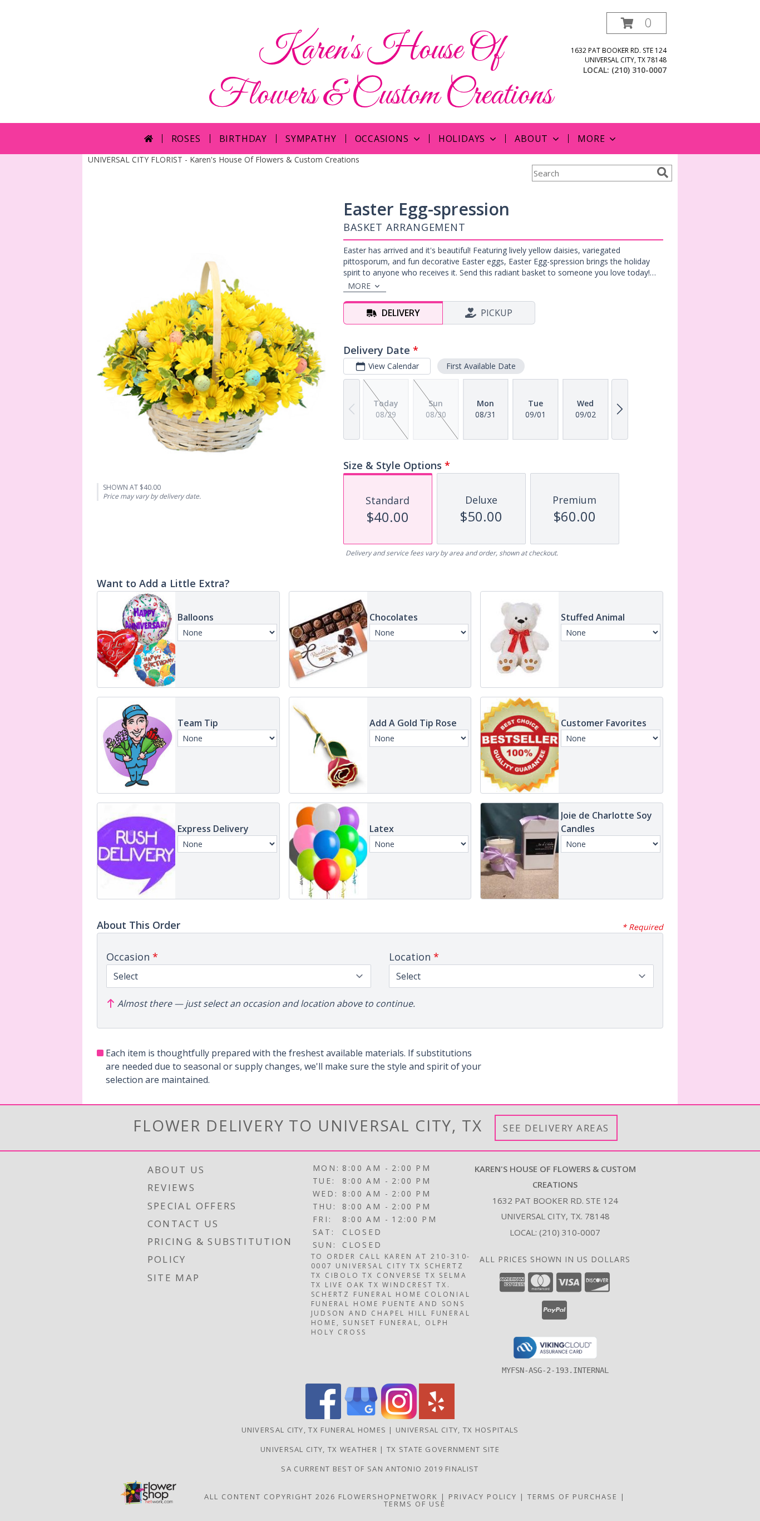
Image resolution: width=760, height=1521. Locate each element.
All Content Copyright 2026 (269, 1497)
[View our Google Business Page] (361, 1416)
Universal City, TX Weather (318, 1449)
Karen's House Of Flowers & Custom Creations (380, 73)
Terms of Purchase (572, 1497)
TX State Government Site (443, 1449)
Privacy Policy (482, 1497)
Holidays (461, 138)
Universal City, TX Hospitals (457, 1430)
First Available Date (481, 366)
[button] (636, 23)
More (591, 138)
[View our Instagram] (399, 1416)
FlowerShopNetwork (388, 1497)
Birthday (243, 138)
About (531, 138)
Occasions (382, 138)
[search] (663, 172)
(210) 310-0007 (639, 70)
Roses (186, 138)
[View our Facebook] (323, 1416)
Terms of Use (415, 1504)
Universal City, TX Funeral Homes (314, 1430)
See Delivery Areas (556, 1127)
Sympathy (310, 138)
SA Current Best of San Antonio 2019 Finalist (379, 1469)
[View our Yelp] (437, 1416)
